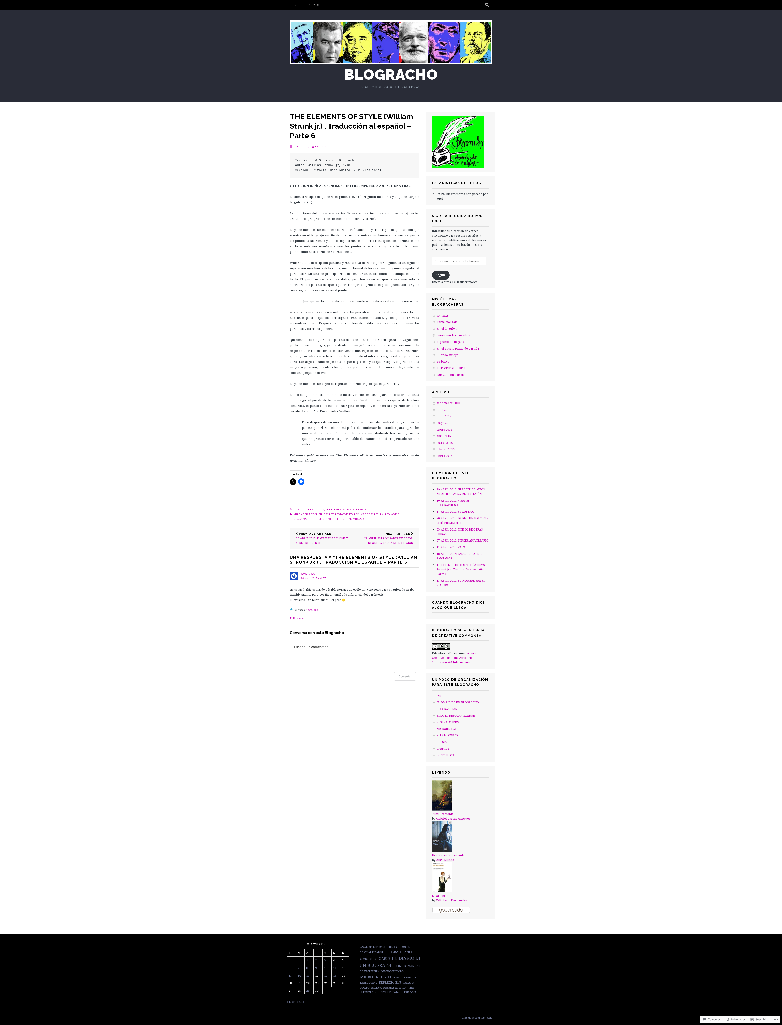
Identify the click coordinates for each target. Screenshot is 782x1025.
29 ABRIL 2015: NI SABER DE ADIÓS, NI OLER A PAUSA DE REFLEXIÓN (388, 538)
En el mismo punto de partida (458, 348)
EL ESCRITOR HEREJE (451, 368)
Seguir (440, 275)
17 (325, 975)
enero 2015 (444, 456)
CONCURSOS (445, 755)
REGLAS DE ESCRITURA (368, 514)
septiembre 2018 (448, 403)
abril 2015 (444, 436)
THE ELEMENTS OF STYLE (324, 519)
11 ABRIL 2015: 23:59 (451, 547)
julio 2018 (443, 410)
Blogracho (391, 74)
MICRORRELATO (448, 729)
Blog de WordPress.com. (477, 1018)
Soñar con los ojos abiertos (456, 335)
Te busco (443, 361)
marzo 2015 (445, 443)
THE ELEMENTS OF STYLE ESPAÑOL (347, 509)
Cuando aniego (447, 355)
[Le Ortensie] (442, 891)
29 (308, 990)
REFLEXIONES (390, 982)
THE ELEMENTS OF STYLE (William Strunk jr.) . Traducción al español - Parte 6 (462, 569)
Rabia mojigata (447, 322)
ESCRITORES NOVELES (338, 514)
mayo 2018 (444, 423)
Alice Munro (445, 860)
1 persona (312, 610)
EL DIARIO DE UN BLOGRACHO (458, 702)
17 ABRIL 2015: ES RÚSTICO (455, 511)
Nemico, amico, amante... (449, 855)
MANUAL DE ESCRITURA (308, 509)
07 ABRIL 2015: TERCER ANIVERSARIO (462, 540)
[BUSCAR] (487, 5)
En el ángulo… (447, 328)
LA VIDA (442, 315)
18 (334, 975)
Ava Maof (309, 574)
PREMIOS (313, 5)
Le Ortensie (440, 896)
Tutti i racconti (442, 814)
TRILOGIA (410, 992)
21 (299, 983)
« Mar (291, 1002)
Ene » (301, 1002)
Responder (299, 618)
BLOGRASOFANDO (449, 709)
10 (325, 968)
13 (290, 975)
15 (308, 975)
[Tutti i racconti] (442, 809)
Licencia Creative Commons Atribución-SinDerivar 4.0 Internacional (454, 657)
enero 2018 (444, 429)
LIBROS (401, 966)
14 (299, 975)
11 (334, 968)
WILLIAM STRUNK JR (354, 519)
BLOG (393, 947)
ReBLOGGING (368, 982)
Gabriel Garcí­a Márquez (453, 818)
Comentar (405, 676)
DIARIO (384, 958)
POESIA (442, 742)
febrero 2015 (446, 449)
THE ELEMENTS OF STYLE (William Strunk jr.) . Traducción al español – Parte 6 (351, 126)
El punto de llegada (450, 342)
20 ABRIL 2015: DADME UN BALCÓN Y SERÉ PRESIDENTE (322, 538)
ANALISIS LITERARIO (373, 947)
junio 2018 (444, 416)
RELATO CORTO (447, 735)
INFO (296, 5)
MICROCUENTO (392, 971)
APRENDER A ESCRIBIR (308, 514)
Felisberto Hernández (451, 900)
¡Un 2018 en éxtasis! (451, 375)
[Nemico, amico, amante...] (442, 851)
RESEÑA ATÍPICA (448, 722)
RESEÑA (376, 987)
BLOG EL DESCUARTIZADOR (456, 715)
